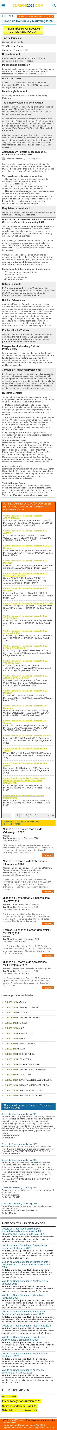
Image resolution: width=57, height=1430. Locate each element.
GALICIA (14, 1028)
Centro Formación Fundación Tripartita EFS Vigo (27, 736)
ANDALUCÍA (16, 1013)
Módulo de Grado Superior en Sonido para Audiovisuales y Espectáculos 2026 (23, 1338)
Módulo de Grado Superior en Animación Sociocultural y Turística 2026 (22, 1371)
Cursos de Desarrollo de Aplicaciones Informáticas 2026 (25, 863)
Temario (47, 855)
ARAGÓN (15, 1049)
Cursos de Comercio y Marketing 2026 (19, 1114)
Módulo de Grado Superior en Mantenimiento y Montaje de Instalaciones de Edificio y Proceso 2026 (25, 1265)
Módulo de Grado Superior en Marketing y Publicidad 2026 (23, 1296)
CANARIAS (15, 1038)
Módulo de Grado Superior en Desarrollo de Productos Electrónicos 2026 (24, 1246)
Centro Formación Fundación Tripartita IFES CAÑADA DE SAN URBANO (25, 677)
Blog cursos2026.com (44, 1427)
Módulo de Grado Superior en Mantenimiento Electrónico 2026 (24, 1354)
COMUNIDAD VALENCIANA (22, 1018)
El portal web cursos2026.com (17, 1427)
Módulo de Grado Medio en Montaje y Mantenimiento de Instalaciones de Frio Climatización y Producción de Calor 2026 (23, 1231)
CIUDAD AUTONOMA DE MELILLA (25, 1096)
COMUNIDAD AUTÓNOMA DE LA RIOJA (27, 1085)
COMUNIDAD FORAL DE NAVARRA (25, 1070)
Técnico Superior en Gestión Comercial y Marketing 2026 (27, 931)
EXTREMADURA (18, 1075)
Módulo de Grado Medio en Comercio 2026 (19, 1410)
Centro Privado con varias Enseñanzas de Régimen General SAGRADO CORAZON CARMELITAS (24, 780)
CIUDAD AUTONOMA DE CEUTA (24, 1090)
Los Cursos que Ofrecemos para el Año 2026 (24, 1425)
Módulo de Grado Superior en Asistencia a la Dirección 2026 (24, 1282)
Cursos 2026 (7, 16)
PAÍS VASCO (16, 1023)
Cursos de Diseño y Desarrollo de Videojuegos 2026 (22, 831)
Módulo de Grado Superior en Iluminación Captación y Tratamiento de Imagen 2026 (23, 1313)
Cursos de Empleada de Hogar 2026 (19, 1406)
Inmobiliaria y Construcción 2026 (21, 1401)
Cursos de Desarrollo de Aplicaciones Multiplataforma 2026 (25, 964)
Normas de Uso (8, 1422)
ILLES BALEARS (18, 1059)
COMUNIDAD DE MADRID (22, 1007)
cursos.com (27, 5)
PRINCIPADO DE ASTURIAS (22, 1064)
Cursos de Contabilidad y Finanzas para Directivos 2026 (26, 899)
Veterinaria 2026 (9, 1396)
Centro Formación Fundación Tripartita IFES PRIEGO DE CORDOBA (25, 574)
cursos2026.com (16, 1420)
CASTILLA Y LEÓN (18, 1033)
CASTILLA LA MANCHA (20, 1044)
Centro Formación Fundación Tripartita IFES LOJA (28, 603)
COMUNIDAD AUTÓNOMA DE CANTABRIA (28, 1080)
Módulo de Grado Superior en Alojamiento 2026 (26, 1325)
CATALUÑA (15, 1002)
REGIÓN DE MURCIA (19, 1054)
